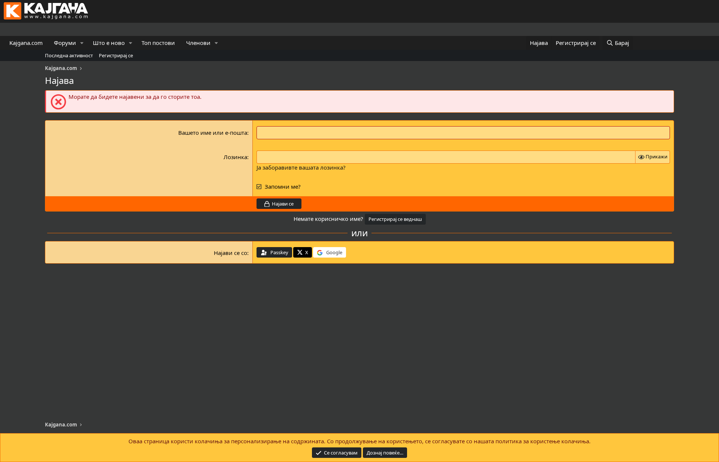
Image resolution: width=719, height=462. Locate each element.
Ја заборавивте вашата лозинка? (301, 167)
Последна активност (69, 55)
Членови (198, 42)
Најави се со (230, 252)
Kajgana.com (26, 42)
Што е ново (109, 42)
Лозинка (235, 157)
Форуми (65, 42)
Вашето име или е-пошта (212, 132)
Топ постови (158, 42)
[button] (82, 43)
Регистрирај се (116, 55)
